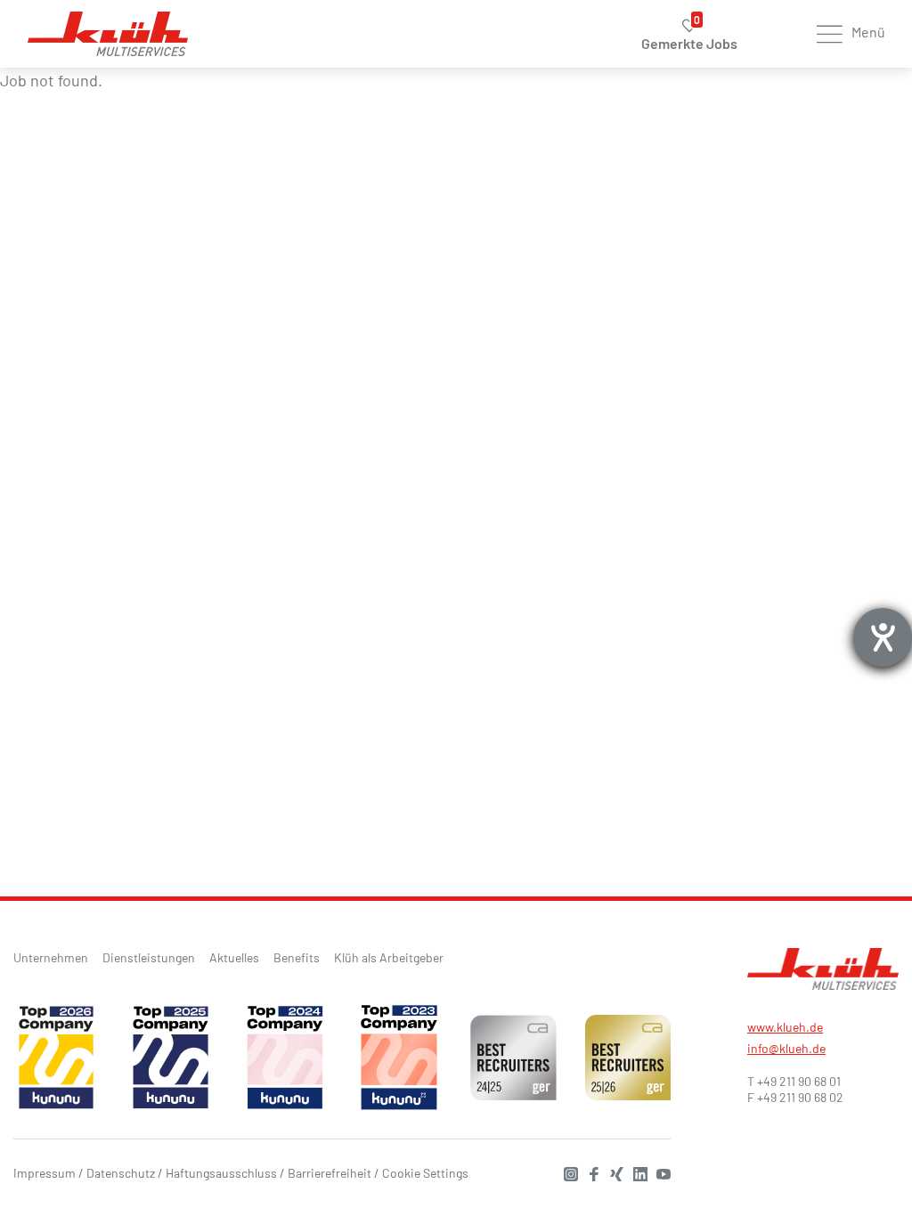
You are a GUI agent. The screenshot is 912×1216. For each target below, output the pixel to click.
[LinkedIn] (635, 1171)
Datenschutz (120, 1172)
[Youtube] (659, 1171)
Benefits (296, 957)
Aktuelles (234, 957)
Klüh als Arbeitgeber (389, 957)
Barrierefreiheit (329, 1172)
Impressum (44, 1172)
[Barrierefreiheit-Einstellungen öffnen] (882, 637)
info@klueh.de (786, 1048)
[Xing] (612, 1171)
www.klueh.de (785, 1026)
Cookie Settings (425, 1172)
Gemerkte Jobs (689, 35)
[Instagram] (566, 1171)
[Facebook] (589, 1171)
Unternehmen (50, 957)
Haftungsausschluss (221, 1172)
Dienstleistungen (148, 957)
